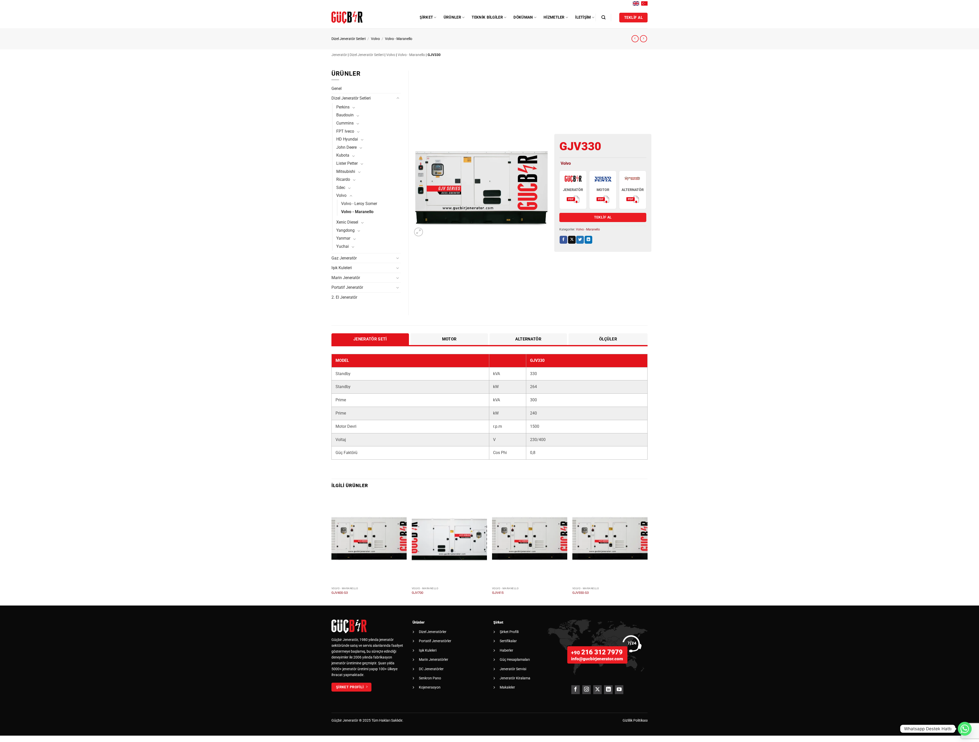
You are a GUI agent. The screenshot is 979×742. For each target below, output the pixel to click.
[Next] (647, 549)
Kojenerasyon (430, 687)
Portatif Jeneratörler (435, 641)
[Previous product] (643, 38)
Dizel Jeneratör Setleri (348, 39)
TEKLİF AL (603, 217)
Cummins (345, 123)
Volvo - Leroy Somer (359, 203)
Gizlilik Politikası (635, 720)
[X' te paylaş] (572, 240)
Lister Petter (347, 163)
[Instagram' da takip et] (586, 689)
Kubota (342, 155)
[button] (603, 17)
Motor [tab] (449, 339)
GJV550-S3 (580, 593)
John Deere (346, 147)
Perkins (343, 107)
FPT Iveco (345, 131)
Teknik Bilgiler (487, 17)
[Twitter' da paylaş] (580, 240)
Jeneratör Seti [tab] (370, 339)
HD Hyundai (347, 139)
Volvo (375, 39)
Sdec (340, 187)
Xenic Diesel (347, 222)
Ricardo (343, 179)
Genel (336, 88)
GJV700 (417, 593)
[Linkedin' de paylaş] (588, 240)
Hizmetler (554, 17)
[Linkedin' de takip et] (608, 689)
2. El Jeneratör (344, 297)
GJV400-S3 (339, 593)
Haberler (506, 650)
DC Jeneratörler (431, 669)
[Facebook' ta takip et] (575, 689)
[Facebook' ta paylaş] (563, 240)
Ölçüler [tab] (608, 339)
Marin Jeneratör (345, 277)
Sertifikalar (508, 641)
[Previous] (332, 549)
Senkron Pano (430, 678)
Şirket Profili (509, 632)
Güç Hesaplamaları (515, 659)
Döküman (523, 17)
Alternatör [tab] (528, 339)
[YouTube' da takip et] (619, 689)
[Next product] (635, 38)
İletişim (583, 17)
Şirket (426, 17)
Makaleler (507, 687)
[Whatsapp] (965, 729)
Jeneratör (339, 55)
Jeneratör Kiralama (515, 678)
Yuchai (342, 246)
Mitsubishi (345, 171)
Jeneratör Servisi (513, 669)
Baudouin (345, 115)
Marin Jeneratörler (433, 659)
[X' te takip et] (597, 689)
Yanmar (343, 238)
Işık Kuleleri (341, 267)
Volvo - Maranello (398, 39)
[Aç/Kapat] (398, 98)
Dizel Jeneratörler (432, 632)
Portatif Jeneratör (347, 287)
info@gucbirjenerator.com (597, 658)
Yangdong (345, 230)
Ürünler (452, 17)
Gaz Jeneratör (344, 258)
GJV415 (498, 593)
